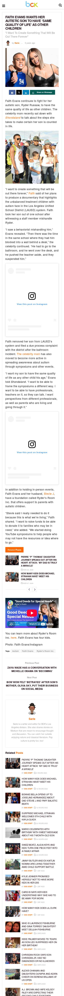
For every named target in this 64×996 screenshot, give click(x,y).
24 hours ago (42, 839)
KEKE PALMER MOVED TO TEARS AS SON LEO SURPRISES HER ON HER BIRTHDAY (39, 942)
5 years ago (30, 42)
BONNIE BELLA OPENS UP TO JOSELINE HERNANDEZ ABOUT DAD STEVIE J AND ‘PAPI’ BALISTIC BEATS (39, 799)
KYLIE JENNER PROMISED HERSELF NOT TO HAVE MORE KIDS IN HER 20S (38, 879)
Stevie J (49, 493)
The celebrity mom (28, 354)
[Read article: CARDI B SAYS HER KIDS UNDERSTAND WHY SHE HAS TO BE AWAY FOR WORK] (12, 895)
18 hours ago (42, 789)
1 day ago (40, 871)
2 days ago (41, 933)
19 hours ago (42, 808)
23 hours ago (42, 823)
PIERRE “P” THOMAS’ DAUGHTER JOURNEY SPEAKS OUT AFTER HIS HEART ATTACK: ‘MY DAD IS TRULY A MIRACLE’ (39, 561)
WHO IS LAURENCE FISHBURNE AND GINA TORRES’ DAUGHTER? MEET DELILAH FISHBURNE (39, 926)
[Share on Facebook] (12, 92)
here (14, 637)
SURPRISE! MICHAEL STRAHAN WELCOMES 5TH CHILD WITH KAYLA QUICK (38, 816)
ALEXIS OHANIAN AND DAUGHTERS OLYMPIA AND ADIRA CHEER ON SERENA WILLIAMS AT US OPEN (39, 975)
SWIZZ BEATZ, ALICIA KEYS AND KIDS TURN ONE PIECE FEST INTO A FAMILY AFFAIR (39, 848)
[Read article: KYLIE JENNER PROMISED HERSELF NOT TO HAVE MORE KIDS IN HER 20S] (12, 880)
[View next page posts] (34, 589)
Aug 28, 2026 (28, 570)
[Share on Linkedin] (26, 92)
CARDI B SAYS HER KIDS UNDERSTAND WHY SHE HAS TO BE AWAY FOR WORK (39, 895)
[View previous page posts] (29, 589)
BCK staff (28, 773)
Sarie (17, 42)
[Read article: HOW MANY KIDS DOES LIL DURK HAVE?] (12, 911)
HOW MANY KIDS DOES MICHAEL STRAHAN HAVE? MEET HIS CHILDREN (38, 576)
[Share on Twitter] (19, 92)
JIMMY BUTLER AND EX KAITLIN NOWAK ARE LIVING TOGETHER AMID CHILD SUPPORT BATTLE (38, 863)
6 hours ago (41, 773)
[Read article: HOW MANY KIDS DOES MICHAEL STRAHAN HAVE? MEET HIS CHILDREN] (12, 577)
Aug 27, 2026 (28, 583)
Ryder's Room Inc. (45, 651)
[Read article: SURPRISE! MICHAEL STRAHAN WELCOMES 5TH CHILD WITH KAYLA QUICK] (12, 817)
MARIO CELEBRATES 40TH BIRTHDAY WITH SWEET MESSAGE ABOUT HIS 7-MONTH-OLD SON (40, 832)
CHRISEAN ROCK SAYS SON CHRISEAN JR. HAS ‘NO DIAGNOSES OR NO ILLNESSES (38, 957)
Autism (15, 651)
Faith (32, 193)
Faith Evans (27, 651)
